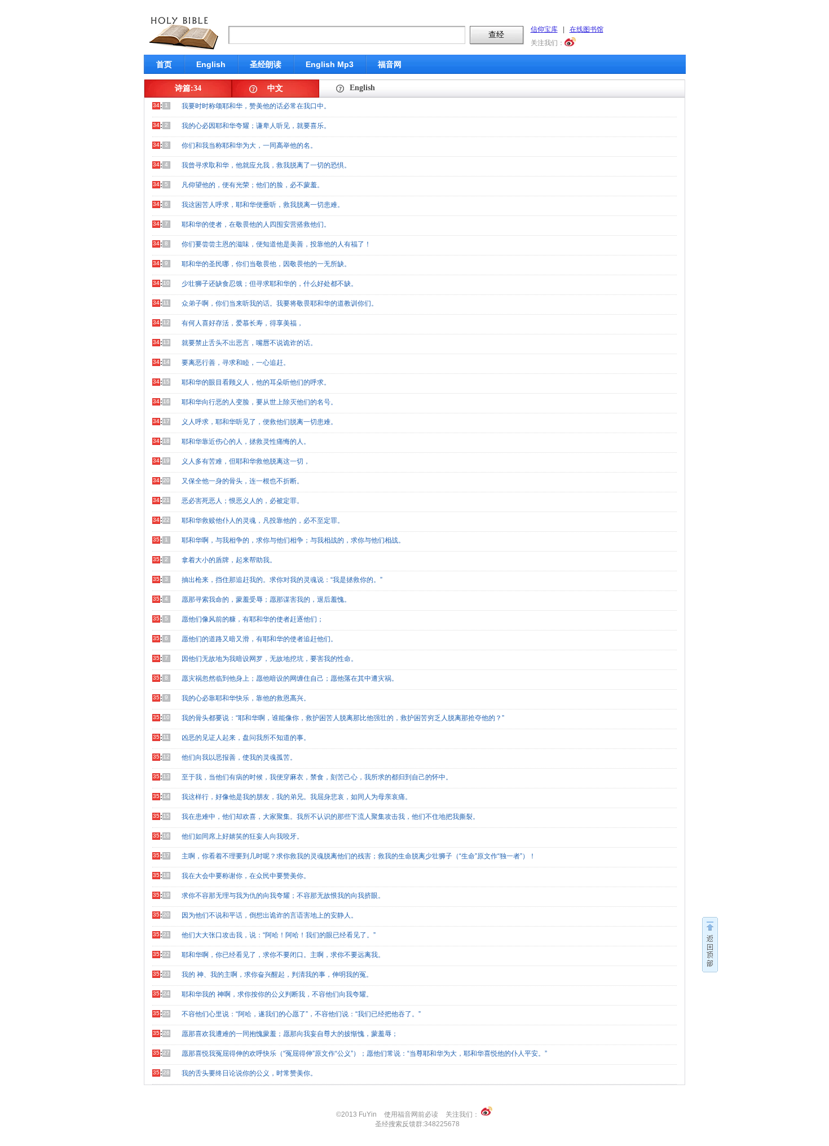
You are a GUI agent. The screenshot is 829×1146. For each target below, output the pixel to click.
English (211, 64)
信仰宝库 (544, 29)
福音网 (390, 64)
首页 (164, 64)
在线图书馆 (586, 29)
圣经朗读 (265, 64)
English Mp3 (330, 64)
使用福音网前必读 (411, 1114)
